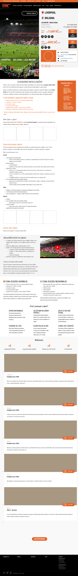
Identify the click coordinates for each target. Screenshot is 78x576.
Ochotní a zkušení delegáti (67, 92)
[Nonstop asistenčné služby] (45, 47)
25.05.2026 (70, 371)
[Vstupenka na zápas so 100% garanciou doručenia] (42, 47)
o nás (43, 1)
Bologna (49, 18)
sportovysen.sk (15, 1)
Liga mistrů (44, 23)
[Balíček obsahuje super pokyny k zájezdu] (52, 36)
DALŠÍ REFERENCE (39, 539)
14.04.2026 (70, 504)
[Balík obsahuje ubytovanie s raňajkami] (45, 36)
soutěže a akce (30, 1)
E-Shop (47, 5)
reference (23, 1)
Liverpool (50, 12)
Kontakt (52, 5)
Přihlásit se (58, 5)
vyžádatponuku (72, 31)
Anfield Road (53, 23)
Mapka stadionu (67, 90)
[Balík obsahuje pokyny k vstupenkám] (49, 47)
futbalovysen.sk (7, 1)
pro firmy (38, 1)
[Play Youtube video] (57, 247)
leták (60, 295)
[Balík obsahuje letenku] (42, 36)
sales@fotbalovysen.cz (66, 58)
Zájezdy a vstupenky (17, 5)
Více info (32, 273)
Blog (43, 5)
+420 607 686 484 (51, 1)
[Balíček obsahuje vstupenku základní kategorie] (49, 36)
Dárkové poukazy (37, 5)
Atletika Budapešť (27, 5)
